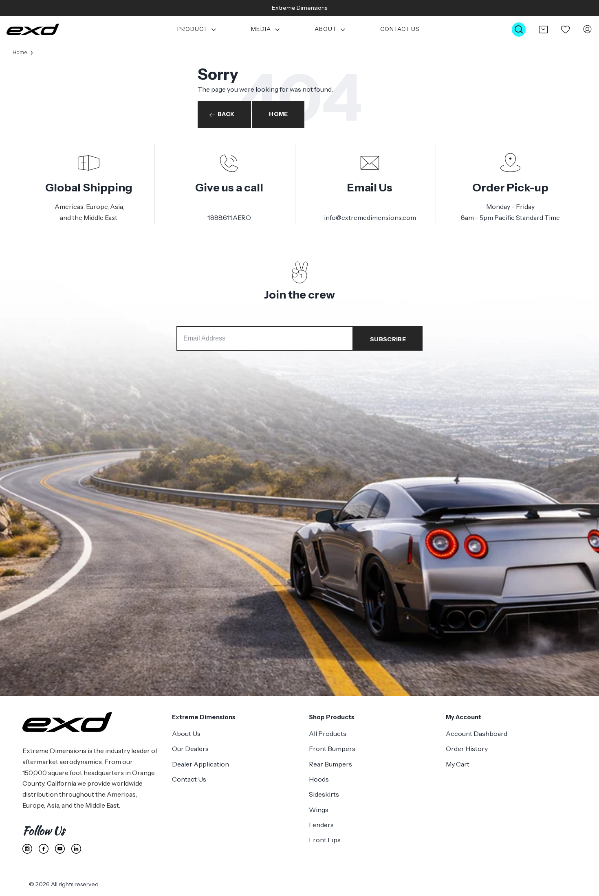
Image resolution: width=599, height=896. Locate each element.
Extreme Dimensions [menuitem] (204, 717)
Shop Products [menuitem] (332, 717)
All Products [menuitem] (327, 733)
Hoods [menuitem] (319, 779)
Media (261, 29)
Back (226, 114)
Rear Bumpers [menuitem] (330, 764)
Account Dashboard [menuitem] (476, 733)
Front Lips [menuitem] (325, 840)
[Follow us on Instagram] (27, 849)
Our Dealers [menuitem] (190, 748)
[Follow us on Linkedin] (76, 849)
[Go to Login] (587, 29)
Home (20, 52)
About (326, 29)
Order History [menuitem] (467, 748)
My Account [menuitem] (463, 717)
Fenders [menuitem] (321, 825)
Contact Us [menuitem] (189, 779)
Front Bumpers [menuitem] (332, 748)
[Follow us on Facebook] (43, 849)
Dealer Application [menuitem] (200, 764)
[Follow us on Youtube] (60, 849)
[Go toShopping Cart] (543, 29)
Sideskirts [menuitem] (324, 794)
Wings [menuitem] (318, 810)
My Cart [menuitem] (457, 764)
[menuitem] (197, 29)
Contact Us (400, 29)
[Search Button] (519, 29)
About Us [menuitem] (186, 733)
